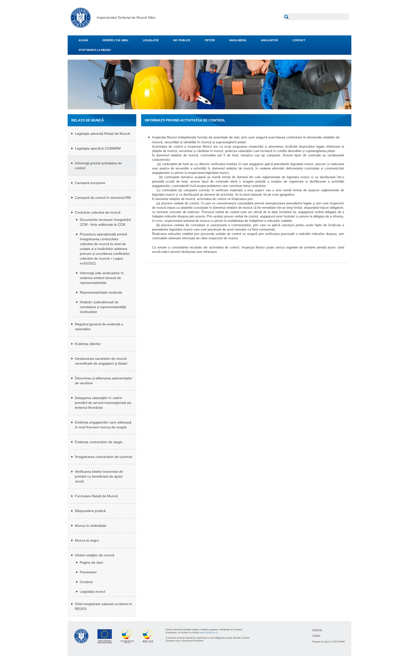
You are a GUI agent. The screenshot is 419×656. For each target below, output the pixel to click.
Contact (316, 635)
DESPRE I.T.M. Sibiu (115, 40)
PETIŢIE (210, 40)
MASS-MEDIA (237, 40)
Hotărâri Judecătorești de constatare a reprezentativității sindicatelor (103, 307)
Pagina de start (91, 562)
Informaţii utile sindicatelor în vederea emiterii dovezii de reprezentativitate (102, 278)
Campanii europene (90, 183)
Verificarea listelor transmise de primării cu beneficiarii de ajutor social (99, 476)
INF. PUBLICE (181, 40)
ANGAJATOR (269, 40)
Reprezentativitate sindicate (101, 292)
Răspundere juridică (90, 511)
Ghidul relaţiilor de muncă (94, 555)
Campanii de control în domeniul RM (103, 198)
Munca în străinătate (90, 526)
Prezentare (88, 572)
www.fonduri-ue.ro (209, 632)
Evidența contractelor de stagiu (98, 442)
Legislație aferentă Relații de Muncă (102, 134)
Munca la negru (87, 540)
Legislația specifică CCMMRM (98, 148)
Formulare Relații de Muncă (96, 496)
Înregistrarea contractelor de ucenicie (103, 457)
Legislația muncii (92, 591)
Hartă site (317, 630)
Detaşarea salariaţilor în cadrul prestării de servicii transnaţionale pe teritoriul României (103, 402)
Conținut (86, 582)
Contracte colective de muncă (98, 212)
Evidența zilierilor (88, 344)
